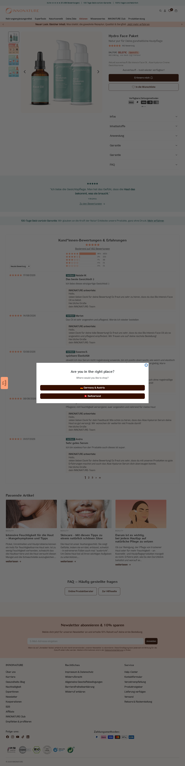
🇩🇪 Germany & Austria (92, 387)
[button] (4, 383)
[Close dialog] (146, 365)
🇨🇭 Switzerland (92, 396)
